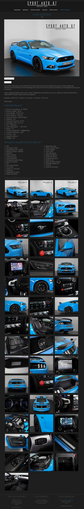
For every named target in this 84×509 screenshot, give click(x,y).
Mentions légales (66, 501)
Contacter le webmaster (66, 506)
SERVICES (25, 10)
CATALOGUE (17, 10)
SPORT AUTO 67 (53, 10)
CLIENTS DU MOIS (35, 10)
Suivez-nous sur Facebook (66, 500)
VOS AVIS (44, 10)
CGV (66, 503)
